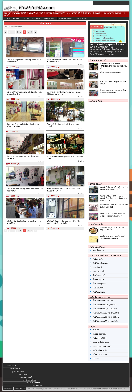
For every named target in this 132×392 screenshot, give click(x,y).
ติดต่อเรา (96, 359)
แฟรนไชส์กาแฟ (98, 250)
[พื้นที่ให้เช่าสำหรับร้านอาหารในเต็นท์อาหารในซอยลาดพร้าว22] (94, 96)
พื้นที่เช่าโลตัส (98, 259)
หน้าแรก (7, 18)
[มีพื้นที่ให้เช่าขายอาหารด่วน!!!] (94, 78)
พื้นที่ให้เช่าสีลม (98, 288)
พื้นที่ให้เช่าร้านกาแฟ (100, 263)
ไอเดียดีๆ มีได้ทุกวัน (49, 18)
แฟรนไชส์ (25, 18)
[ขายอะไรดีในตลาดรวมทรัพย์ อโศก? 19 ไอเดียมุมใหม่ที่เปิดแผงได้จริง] (94, 219)
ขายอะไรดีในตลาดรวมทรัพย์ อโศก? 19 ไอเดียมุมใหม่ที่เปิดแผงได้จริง (113, 215)
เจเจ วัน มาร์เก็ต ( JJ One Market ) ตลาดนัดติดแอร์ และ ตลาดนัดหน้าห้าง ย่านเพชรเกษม (113, 198)
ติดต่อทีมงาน (8, 389)
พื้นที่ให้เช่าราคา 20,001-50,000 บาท (106, 317)
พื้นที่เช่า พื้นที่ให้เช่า (100, 338)
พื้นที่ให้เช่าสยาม (99, 292)
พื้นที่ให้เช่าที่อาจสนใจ (98, 60)
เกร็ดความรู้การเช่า (100, 354)
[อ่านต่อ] (111, 54)
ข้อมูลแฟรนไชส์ (11, 366)
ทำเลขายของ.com (49, 389)
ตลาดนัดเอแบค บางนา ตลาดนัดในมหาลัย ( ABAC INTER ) (114, 206)
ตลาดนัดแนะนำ (95, 184)
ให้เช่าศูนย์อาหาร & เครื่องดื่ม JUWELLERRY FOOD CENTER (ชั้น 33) (113, 66)
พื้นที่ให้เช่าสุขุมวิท (99, 284)
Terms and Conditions (100, 389)
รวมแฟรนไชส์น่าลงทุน (101, 342)
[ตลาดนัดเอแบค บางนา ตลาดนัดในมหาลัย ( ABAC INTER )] (94, 210)
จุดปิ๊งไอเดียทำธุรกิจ (100, 350)
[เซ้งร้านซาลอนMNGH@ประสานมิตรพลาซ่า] (94, 87)
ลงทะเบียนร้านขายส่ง (38, 385)
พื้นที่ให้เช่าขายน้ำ (99, 275)
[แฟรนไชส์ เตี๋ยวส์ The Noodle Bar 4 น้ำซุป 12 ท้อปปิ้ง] (94, 233)
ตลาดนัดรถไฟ (98, 267)
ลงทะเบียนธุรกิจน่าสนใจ (33, 383)
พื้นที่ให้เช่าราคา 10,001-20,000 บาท (106, 313)
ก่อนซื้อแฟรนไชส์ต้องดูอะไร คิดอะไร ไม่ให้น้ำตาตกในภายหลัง (113, 238)
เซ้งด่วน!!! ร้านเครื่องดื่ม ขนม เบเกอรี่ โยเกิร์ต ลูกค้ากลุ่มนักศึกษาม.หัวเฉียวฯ (63, 222)
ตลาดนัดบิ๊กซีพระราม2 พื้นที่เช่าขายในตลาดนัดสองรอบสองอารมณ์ (113, 188)
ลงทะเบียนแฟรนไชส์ (26, 377)
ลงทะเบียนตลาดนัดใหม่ (29, 380)
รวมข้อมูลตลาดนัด (99, 334)
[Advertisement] (107, 141)
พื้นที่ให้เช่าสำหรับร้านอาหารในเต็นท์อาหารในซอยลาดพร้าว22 (113, 92)
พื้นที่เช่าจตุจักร (98, 280)
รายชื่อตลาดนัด (15, 368)
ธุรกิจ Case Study (18, 371)
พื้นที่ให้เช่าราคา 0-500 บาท (103, 301)
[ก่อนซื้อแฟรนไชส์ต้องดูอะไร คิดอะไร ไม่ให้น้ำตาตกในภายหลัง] (94, 242)
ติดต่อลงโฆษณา (20, 389)
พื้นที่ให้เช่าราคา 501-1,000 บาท (104, 305)
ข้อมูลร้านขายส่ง (23, 374)
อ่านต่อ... (41, 64)
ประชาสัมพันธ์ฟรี (81, 18)
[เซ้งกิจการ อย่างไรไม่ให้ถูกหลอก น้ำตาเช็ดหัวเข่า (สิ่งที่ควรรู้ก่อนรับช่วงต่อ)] (108, 42)
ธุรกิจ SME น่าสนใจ (65, 18)
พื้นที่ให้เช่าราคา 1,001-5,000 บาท (105, 309)
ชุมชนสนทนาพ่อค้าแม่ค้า (102, 346)
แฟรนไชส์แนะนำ (96, 224)
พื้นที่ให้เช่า (36, 18)
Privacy (75, 389)
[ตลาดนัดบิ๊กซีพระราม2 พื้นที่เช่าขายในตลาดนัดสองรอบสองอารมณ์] (94, 192)
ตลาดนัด (16, 18)
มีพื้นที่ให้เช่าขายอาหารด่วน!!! (110, 73)
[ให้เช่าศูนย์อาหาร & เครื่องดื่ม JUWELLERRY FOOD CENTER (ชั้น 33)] (94, 69)
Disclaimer (112, 389)
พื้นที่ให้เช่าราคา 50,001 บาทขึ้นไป (105, 321)
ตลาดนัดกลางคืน (99, 271)
